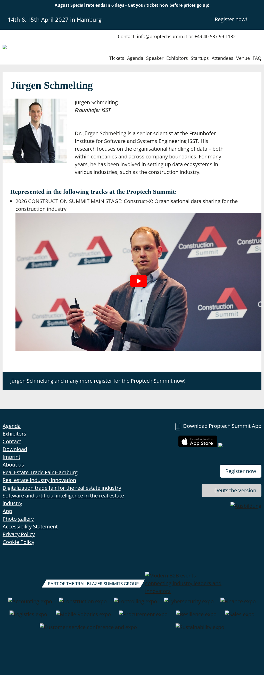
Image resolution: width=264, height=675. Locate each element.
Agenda (135, 58)
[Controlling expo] (135, 604)
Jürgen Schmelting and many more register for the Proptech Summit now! (97, 380)
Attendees (222, 58)
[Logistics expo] (28, 616)
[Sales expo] (240, 616)
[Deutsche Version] (257, 19)
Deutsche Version (235, 490)
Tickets (116, 58)
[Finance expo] (238, 604)
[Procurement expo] (143, 616)
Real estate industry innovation (39, 480)
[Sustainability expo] (200, 629)
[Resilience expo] (196, 616)
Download (15, 449)
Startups (200, 58)
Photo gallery (18, 518)
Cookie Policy (18, 542)
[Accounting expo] (30, 604)
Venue (243, 58)
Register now (240, 471)
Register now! (231, 19)
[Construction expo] (82, 604)
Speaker (154, 58)
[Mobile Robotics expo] (83, 616)
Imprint (11, 456)
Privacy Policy (19, 534)
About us (13, 464)
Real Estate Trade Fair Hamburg (40, 472)
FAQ (257, 58)
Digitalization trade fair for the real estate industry (62, 487)
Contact (12, 441)
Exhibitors (177, 58)
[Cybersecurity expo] (189, 604)
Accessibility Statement (30, 526)
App (7, 511)
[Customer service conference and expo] (88, 629)
